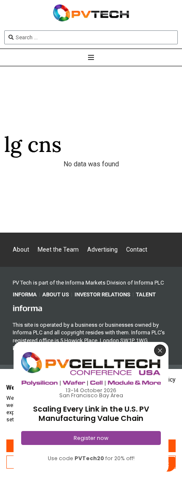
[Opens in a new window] (27, 308)
